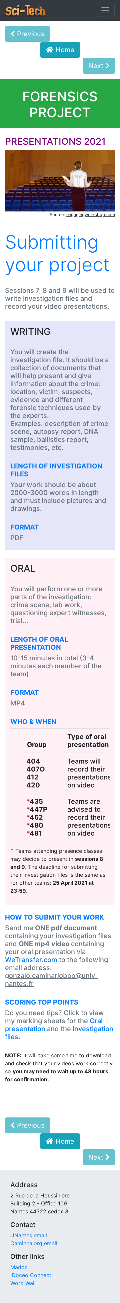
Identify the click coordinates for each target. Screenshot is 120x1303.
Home (64, 50)
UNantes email (28, 1235)
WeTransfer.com (31, 960)
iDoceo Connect (30, 1275)
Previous (29, 34)
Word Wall (23, 1283)
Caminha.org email (33, 1243)
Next (96, 66)
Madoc (19, 1267)
